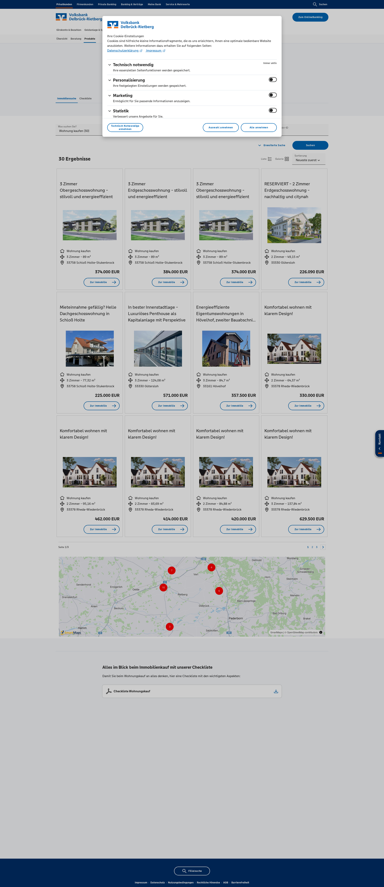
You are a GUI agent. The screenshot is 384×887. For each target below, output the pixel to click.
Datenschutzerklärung (123, 50)
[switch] (273, 79)
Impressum (153, 50)
